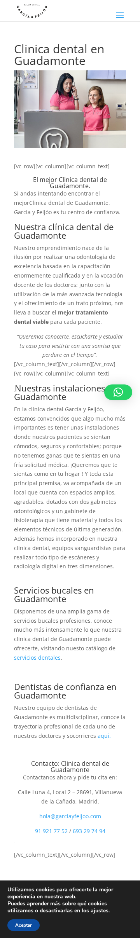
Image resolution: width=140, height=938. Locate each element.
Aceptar (23, 925)
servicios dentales (37, 657)
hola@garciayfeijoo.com (70, 816)
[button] (118, 392)
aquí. (104, 735)
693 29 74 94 (89, 831)
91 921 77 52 (51, 831)
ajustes (99, 910)
